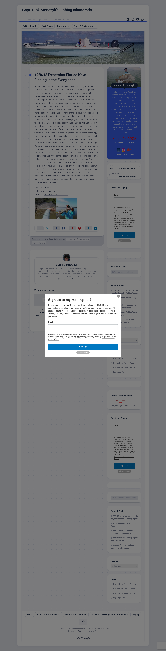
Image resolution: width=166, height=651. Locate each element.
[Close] (118, 296)
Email (50, 322)
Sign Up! (83, 346)
